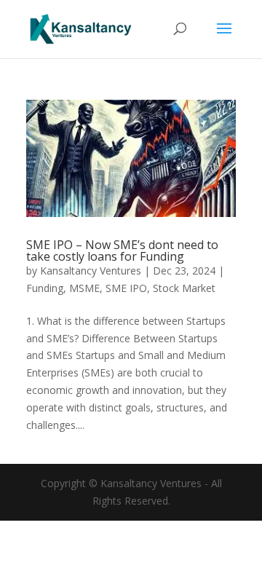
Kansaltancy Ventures (90, 270)
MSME (84, 288)
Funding (44, 288)
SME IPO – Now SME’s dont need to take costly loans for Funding (122, 250)
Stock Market (184, 288)
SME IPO (126, 288)
